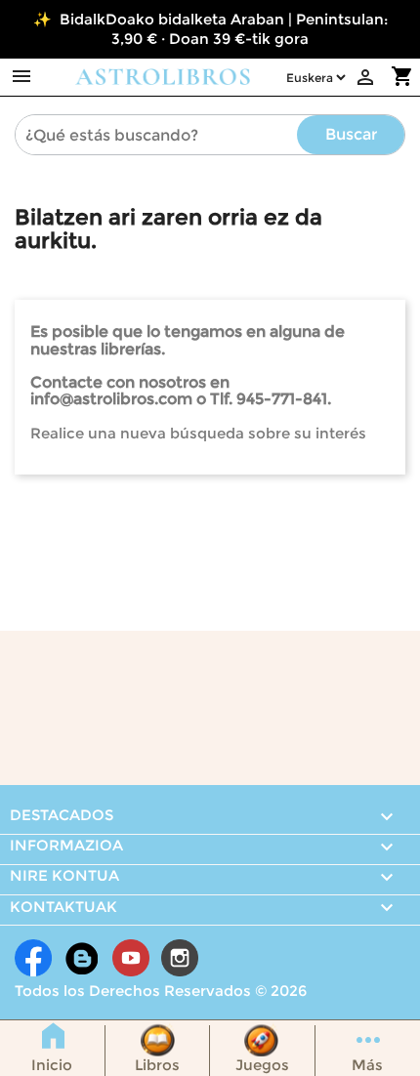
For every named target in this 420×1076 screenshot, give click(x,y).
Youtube (130, 957)
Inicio (51, 1064)
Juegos (262, 1064)
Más (367, 1064)
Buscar (351, 134)
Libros (157, 1064)
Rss (82, 957)
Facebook (33, 957)
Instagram (179, 957)
